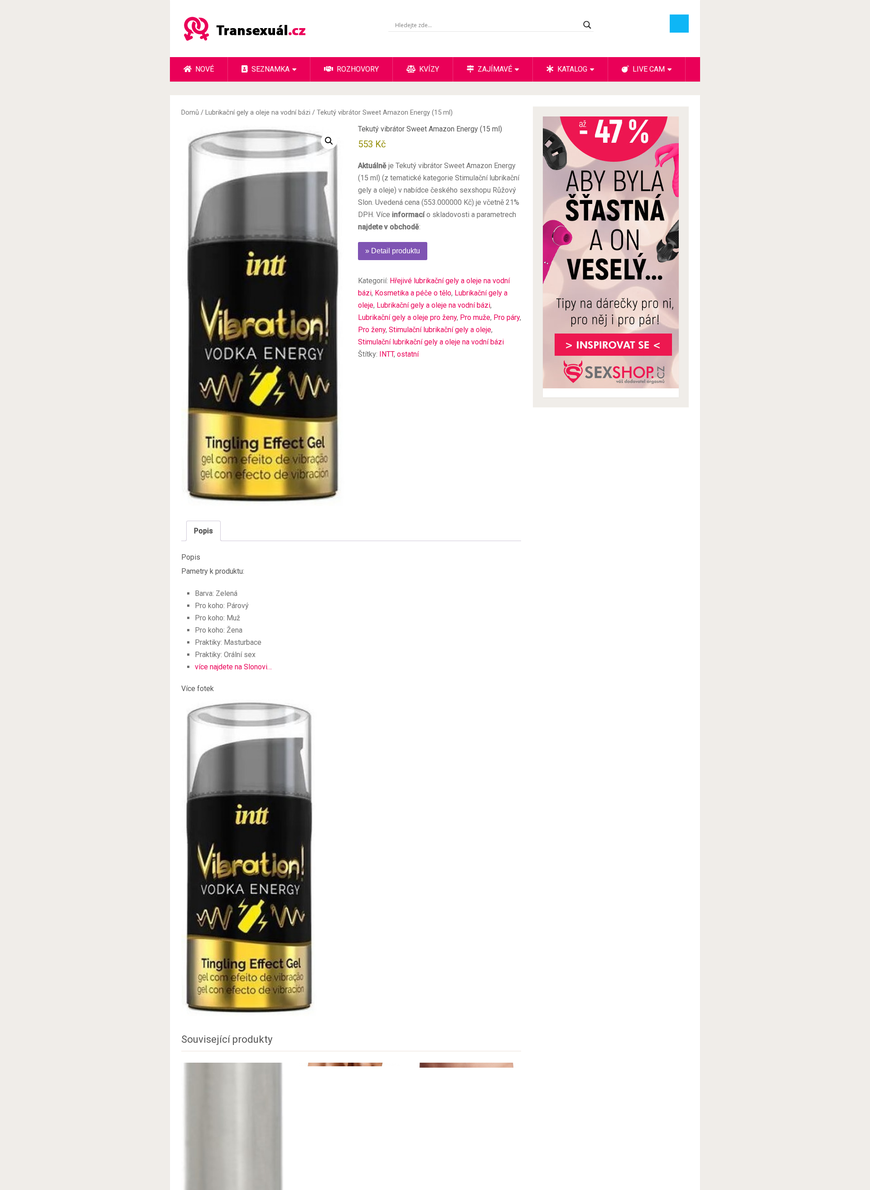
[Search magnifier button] (587, 25)
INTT (386, 354)
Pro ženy (372, 329)
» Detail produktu (392, 251)
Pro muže (475, 317)
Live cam (648, 69)
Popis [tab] (203, 531)
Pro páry (506, 317)
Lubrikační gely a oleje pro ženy (407, 317)
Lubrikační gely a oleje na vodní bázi (257, 112)
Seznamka (270, 69)
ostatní (408, 354)
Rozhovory (357, 69)
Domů (190, 112)
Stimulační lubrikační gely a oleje (440, 329)
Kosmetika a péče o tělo (413, 293)
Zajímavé (494, 69)
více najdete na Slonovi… (233, 667)
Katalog (571, 69)
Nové (203, 69)
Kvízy (428, 69)
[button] (329, 141)
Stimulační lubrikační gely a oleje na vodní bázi (431, 342)
